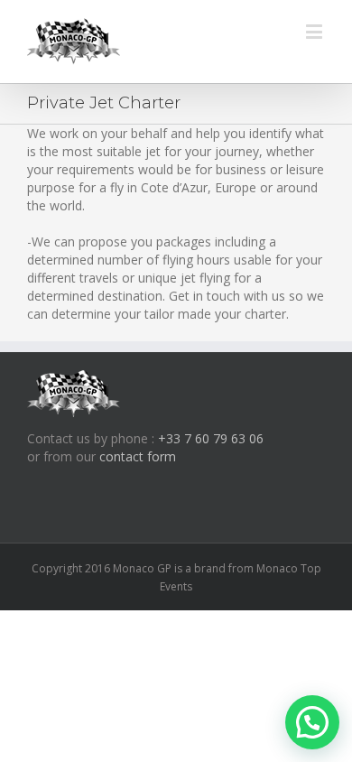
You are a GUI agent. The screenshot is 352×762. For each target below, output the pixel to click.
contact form (137, 456)
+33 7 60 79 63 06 (211, 438)
